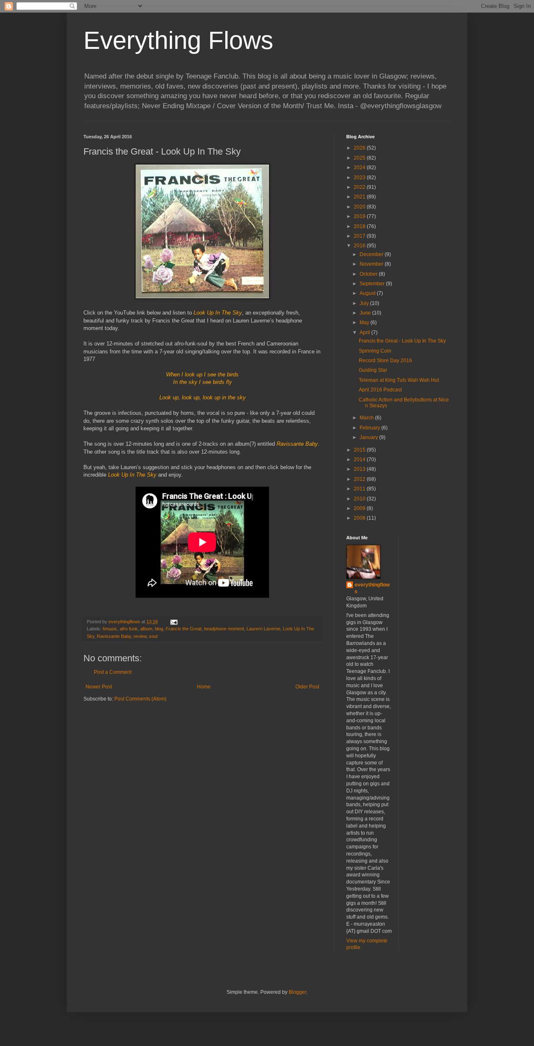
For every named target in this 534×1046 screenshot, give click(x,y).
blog (159, 628)
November (372, 264)
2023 (360, 177)
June (366, 313)
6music (110, 628)
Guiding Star (373, 370)
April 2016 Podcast (380, 390)
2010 (360, 499)
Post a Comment (112, 672)
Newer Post (99, 687)
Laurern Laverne (263, 628)
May (365, 322)
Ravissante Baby (114, 636)
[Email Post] (173, 621)
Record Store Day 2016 (385, 360)
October (369, 274)
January (369, 437)
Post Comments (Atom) (140, 699)
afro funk (129, 628)
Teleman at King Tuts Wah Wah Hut (399, 380)
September (373, 284)
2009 (360, 508)
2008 (360, 518)
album (146, 628)
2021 (360, 197)
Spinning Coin (375, 351)
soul (153, 636)
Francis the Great (184, 628)
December (372, 254)
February (370, 428)
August (368, 293)
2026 (360, 148)
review (140, 636)
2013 (360, 469)
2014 (360, 459)
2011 (360, 489)
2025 (360, 158)
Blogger (297, 992)
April (365, 332)
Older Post (307, 687)
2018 (360, 226)
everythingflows (372, 588)
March (367, 418)
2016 (360, 246)
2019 (360, 216)
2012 (360, 479)
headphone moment (224, 628)
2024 (360, 167)
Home (204, 687)
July (365, 303)
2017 (360, 236)
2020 (360, 207)
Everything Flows (178, 40)
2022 (360, 187)
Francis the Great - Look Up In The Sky (402, 341)
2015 (360, 450)
